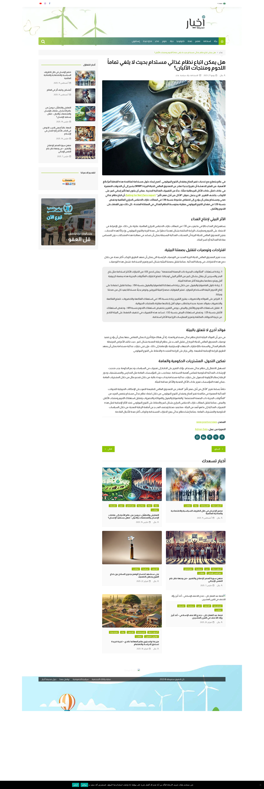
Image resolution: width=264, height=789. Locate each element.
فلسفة (113, 506)
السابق (217, 449)
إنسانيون (136, 41)
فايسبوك (50, 3)
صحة (190, 41)
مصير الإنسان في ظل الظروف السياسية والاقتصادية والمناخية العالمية (57, 75)
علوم (164, 41)
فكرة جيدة (147, 41)
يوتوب (40, 3)
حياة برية (141, 506)
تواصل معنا (64, 679)
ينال (221, 75)
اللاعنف (155, 569)
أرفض (75, 785)
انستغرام (45, 3)
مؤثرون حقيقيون (151, 637)
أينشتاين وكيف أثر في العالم (59, 90)
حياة (172, 41)
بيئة (215, 41)
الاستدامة (194, 75)
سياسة (183, 75)
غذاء (157, 41)
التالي (110, 449)
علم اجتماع (130, 506)
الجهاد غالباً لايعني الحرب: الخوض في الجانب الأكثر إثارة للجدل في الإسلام (57, 130)
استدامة (207, 41)
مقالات (188, 506)
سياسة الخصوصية (81, 679)
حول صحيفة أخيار (49, 679)
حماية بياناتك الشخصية (101, 679)
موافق (84, 785)
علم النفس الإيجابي (214, 573)
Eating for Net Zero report (141, 195)
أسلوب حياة (216, 506)
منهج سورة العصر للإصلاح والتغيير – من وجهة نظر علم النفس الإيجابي (58, 148)
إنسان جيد (217, 606)
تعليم (197, 41)
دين (207, 569)
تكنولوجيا (181, 41)
